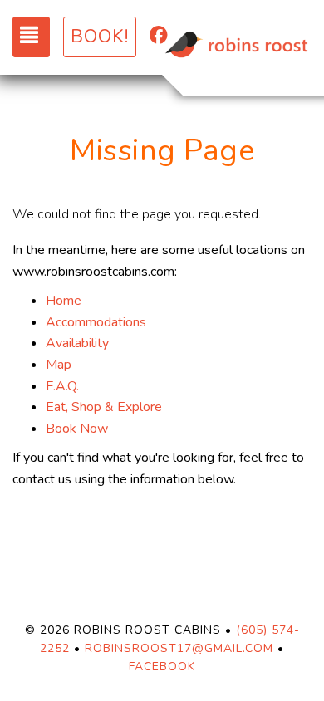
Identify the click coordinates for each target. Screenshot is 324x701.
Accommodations (96, 322)
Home (63, 301)
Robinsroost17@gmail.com (179, 648)
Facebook (162, 666)
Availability (77, 343)
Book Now (77, 428)
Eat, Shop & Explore (104, 407)
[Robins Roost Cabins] (237, 45)
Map (58, 364)
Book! (100, 36)
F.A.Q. (62, 386)
